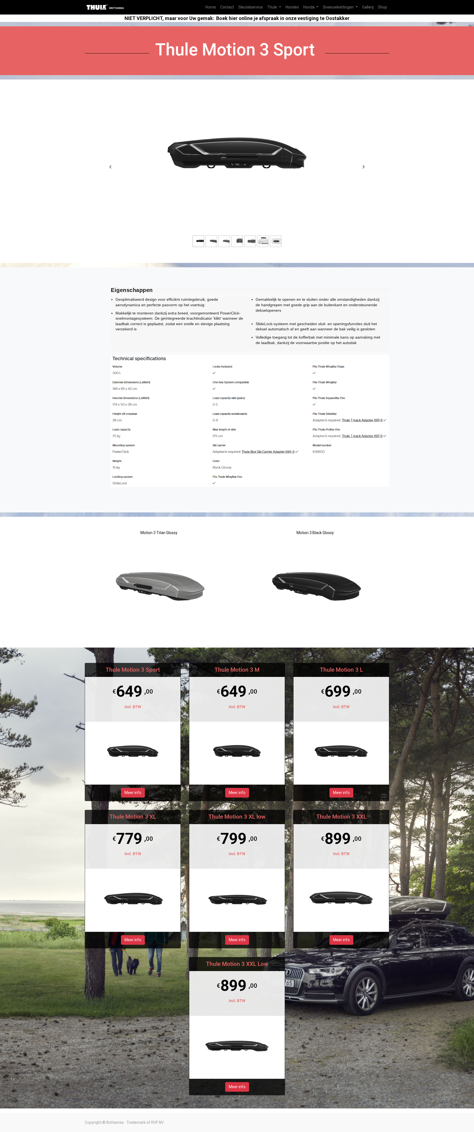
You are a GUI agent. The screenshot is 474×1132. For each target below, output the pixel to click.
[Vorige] (110, 167)
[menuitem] (210, 7)
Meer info (133, 792)
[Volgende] (363, 167)
